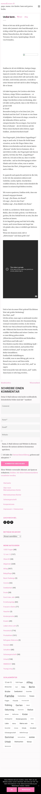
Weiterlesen (26, 790)
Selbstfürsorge (24, 732)
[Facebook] (4, 522)
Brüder (7, 691)
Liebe (7, 723)
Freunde (15, 700)
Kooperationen (8, 504)
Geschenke (21, 709)
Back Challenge (9, 578)
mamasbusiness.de (8, 3)
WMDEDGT (7, 664)
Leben (32, 719)
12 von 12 (7, 554)
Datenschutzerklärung (21, 455)
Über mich (7, 488)
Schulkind (7, 650)
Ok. (12, 790)
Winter (29, 742)
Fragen (7, 700)
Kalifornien (15, 714)
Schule (24, 728)
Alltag (5, 569)
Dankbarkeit (7, 588)
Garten (19, 705)
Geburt (28, 705)
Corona (6, 583)
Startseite (7, 483)
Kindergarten (8, 719)
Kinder (25, 714)
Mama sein (23, 723)
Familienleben (22, 696)
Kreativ (6, 621)
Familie (9, 696)
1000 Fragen (8, 550)
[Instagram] (8, 522)
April (16, 687)
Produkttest (7, 635)
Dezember (29, 691)
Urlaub (5, 659)
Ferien (31, 696)
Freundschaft (25, 700)
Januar (7, 714)
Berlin (32, 687)
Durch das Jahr (9, 597)
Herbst (30, 710)
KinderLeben (6, 383)
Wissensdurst (35, 383)
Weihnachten (18, 742)
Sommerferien (21, 737)
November (7, 728)
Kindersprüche (8, 616)
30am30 (6, 559)
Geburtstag (9, 710)
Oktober (16, 728)
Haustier (6, 612)
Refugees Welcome (10, 640)
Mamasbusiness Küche (12, 490)
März (32, 723)
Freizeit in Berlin (9, 607)
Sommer (9, 737)
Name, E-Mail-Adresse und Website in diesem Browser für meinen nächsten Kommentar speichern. (19, 447)
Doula (5, 592)
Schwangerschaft (10, 500)
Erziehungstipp (8, 602)
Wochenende (8, 746)
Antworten (8, 687)
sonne (32, 737)
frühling (8, 705)
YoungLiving (7, 669)
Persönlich (7, 631)
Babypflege (7, 573)
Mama (14, 723)
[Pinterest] (11, 522)
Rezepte (6, 645)
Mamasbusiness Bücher (12, 495)
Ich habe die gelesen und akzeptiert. (20, 456)
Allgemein (7, 564)
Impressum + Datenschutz (13, 509)
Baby (23, 687)
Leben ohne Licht (9, 626)
